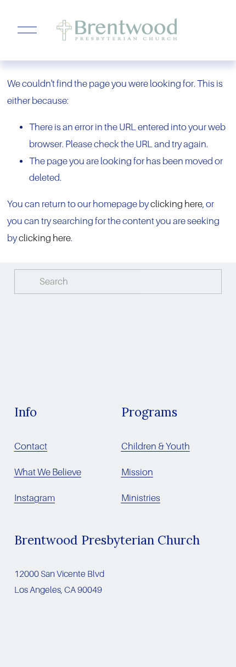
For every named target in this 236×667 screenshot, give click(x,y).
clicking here (176, 204)
